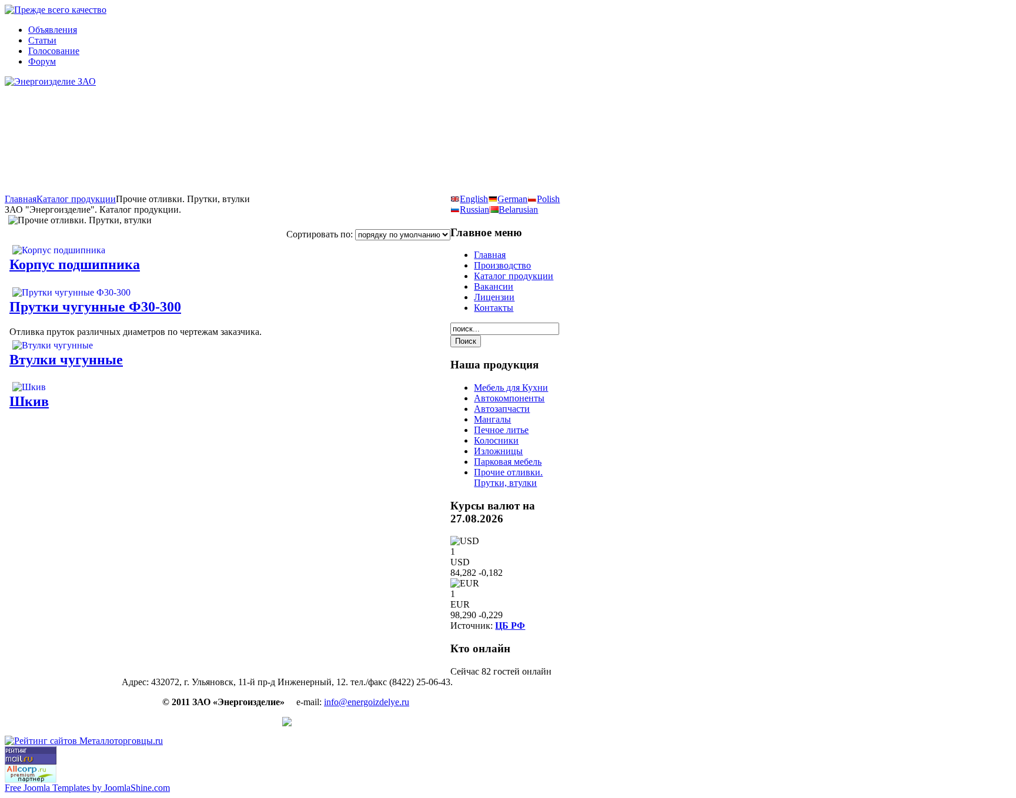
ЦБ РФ (510, 626)
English (474, 199)
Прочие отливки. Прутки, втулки (508, 477)
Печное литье (501, 430)
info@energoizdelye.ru (366, 702)
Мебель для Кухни (511, 388)
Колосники (496, 440)
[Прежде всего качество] (55, 10)
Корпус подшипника (74, 264)
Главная (20, 199)
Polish (548, 199)
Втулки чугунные (66, 359)
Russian (474, 209)
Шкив (29, 401)
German (512, 199)
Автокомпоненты (509, 398)
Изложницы (498, 451)
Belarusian (518, 209)
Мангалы (492, 419)
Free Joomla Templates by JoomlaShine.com (87, 788)
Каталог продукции (76, 199)
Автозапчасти (502, 409)
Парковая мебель (508, 462)
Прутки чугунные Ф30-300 (95, 306)
